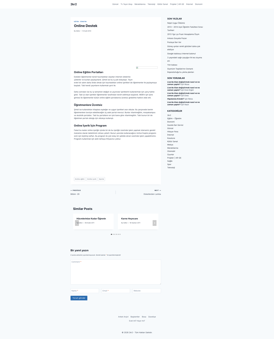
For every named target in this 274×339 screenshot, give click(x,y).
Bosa (144, 317)
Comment (76, 262)
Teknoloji (151, 4)
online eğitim (80, 179)
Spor (169, 164)
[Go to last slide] (77, 223)
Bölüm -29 (76, 192)
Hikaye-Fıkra (172, 132)
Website (137, 291)
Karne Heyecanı (129, 218)
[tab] (111, 234)
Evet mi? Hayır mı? (137, 321)
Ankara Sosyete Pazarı (177, 38)
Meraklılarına (140, 4)
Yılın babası (172, 65)
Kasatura (171, 138)
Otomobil (171, 151)
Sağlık (169, 161)
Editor (78, 31)
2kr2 (169, 115)
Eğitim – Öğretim (174, 118)
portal (101, 179)
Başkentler (135, 317)
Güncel (115, 4)
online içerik (91, 179)
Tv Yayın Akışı (126, 4)
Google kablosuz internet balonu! (181, 54)
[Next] (154, 223)
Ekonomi (198, 4)
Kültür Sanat (162, 4)
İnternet (189, 4)
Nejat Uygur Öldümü (176, 23)
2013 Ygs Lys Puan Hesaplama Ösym (183, 34)
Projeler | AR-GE (177, 4)
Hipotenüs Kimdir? (175, 99)
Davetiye (152, 317)
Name (74, 291)
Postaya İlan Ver (174, 42)
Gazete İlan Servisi (175, 125)
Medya (170, 145)
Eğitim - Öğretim (80, 21)
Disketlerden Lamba (152, 192)
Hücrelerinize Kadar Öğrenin (91, 218)
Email (106, 291)
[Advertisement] (116, 50)
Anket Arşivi (123, 317)
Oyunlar (170, 154)
